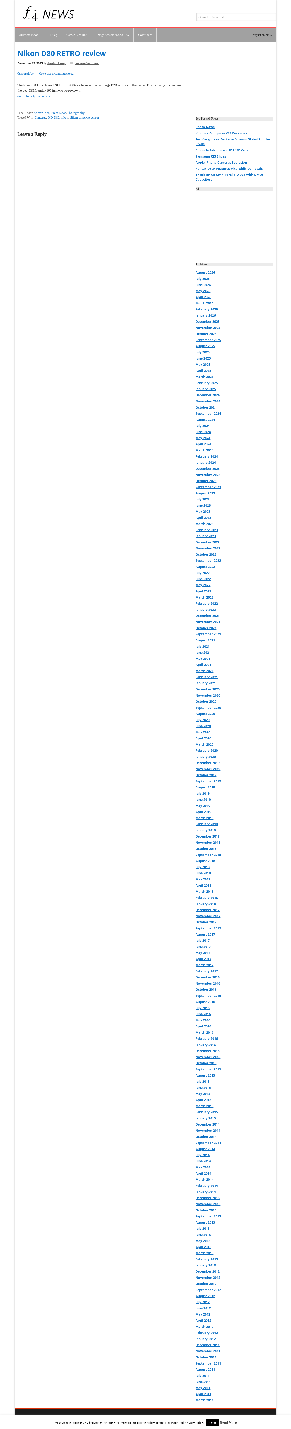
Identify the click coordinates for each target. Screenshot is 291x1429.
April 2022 (203, 591)
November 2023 (208, 475)
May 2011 (203, 1388)
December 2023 (208, 468)
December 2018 (208, 836)
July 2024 (203, 426)
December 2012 (208, 1271)
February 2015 (207, 1112)
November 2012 (208, 1277)
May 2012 (203, 1314)
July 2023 (203, 499)
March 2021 (204, 671)
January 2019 (206, 830)
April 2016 (203, 1026)
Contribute (145, 35)
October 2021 (206, 628)
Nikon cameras (80, 118)
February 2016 (207, 1038)
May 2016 (203, 1020)
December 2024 (208, 395)
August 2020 (205, 714)
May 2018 (203, 879)
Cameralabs (25, 73)
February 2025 (207, 383)
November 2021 (208, 622)
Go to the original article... (56, 73)
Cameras (40, 118)
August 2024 (205, 419)
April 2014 (203, 1173)
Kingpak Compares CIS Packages (221, 133)
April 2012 (203, 1320)
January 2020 (206, 756)
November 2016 (208, 983)
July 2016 (203, 1008)
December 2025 (208, 321)
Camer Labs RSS (76, 35)
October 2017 (206, 922)
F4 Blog (52, 35)
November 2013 (208, 1204)
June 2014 (203, 1161)
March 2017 (204, 965)
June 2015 (203, 1087)
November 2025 (208, 327)
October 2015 (206, 1063)
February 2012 (207, 1332)
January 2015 (206, 1118)
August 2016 (205, 1002)
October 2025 (206, 334)
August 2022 (205, 566)
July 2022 (203, 573)
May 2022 (203, 585)
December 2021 (208, 615)
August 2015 (205, 1075)
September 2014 (208, 1143)
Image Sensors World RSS (113, 35)
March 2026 (204, 303)
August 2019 (205, 787)
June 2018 (203, 873)
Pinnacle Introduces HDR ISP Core (222, 150)
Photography (76, 113)
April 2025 (203, 370)
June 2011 (203, 1382)
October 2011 (206, 1357)
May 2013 (203, 1241)
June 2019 (203, 799)
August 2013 (205, 1222)
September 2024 (208, 413)
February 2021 (207, 677)
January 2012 (206, 1339)
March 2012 (204, 1326)
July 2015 (203, 1081)
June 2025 (203, 358)
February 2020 (207, 750)
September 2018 (208, 854)
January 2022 (206, 609)
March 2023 (204, 524)
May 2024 (203, 438)
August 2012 (205, 1296)
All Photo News (28, 35)
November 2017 (208, 916)
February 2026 (207, 309)
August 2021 (205, 640)
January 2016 (206, 1044)
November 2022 (208, 548)
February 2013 (207, 1259)
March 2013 (204, 1253)
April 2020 (203, 738)
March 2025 (204, 376)
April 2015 (203, 1100)
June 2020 (203, 726)
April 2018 (203, 885)
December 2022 (208, 542)
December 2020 (208, 689)
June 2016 (203, 1014)
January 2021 (206, 683)
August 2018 (205, 861)
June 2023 (203, 505)
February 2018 (207, 897)
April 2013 (203, 1247)
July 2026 (203, 278)
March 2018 (204, 891)
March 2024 (204, 450)
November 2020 (208, 695)
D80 (56, 118)
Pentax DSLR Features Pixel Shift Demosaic (229, 168)
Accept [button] (213, 1422)
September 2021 (208, 634)
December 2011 (208, 1345)
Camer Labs (41, 113)
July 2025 (203, 352)
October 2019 (206, 775)
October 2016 (206, 989)
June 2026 (203, 285)
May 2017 (203, 953)
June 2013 (203, 1234)
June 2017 (203, 946)
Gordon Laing (56, 63)
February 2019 (207, 824)
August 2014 (205, 1149)
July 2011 (203, 1375)
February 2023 (207, 530)
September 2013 (208, 1216)
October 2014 (206, 1136)
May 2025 (203, 364)
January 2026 (206, 315)
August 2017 (205, 934)
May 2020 (203, 732)
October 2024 (206, 407)
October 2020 (206, 701)
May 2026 (203, 291)
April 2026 (203, 297)
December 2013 (208, 1198)
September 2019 (208, 781)
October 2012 (206, 1283)
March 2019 (204, 818)
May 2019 (203, 805)
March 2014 (204, 1179)
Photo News (58, 113)
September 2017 (208, 928)
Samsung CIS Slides (211, 156)
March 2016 (204, 1032)
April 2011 (203, 1394)
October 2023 (206, 481)
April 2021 (203, 665)
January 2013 (206, 1265)
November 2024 (208, 401)
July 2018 (203, 867)
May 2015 (203, 1093)
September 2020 (208, 707)
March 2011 (204, 1400)
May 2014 (203, 1167)
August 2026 (205, 272)
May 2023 (203, 511)
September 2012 (208, 1290)
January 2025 (206, 389)
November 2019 (208, 769)
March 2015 (204, 1106)
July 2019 (203, 793)
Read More (228, 1423)
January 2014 (206, 1192)
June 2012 (203, 1308)
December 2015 (208, 1051)
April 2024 (203, 444)
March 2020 (204, 744)
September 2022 (208, 560)
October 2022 (206, 554)
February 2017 (207, 971)
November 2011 (208, 1351)
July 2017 (203, 940)
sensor (95, 118)
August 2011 (205, 1369)
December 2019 (208, 763)
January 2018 (206, 904)
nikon (64, 118)
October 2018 (206, 848)
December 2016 (208, 977)
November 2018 (208, 842)
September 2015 (208, 1069)
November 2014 (208, 1130)
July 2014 (203, 1155)
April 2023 (203, 517)
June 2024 (203, 432)
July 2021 (203, 646)
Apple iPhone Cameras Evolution (221, 162)
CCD (50, 118)
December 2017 (208, 910)
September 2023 (208, 487)
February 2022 (207, 603)
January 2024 (206, 462)
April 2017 (203, 959)
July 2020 (203, 720)
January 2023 (206, 536)
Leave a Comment (87, 63)
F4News (31, 13)
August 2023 (205, 493)
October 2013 (206, 1210)
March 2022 (204, 597)
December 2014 (208, 1124)
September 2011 (208, 1363)
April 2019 (203, 812)
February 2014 (207, 1185)
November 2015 (208, 1057)
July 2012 (203, 1302)
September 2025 (208, 340)
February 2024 (207, 456)
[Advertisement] (234, 81)
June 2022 (203, 579)
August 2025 (205, 346)
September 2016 (208, 995)
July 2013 (203, 1228)
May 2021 (203, 658)
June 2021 (203, 652)
